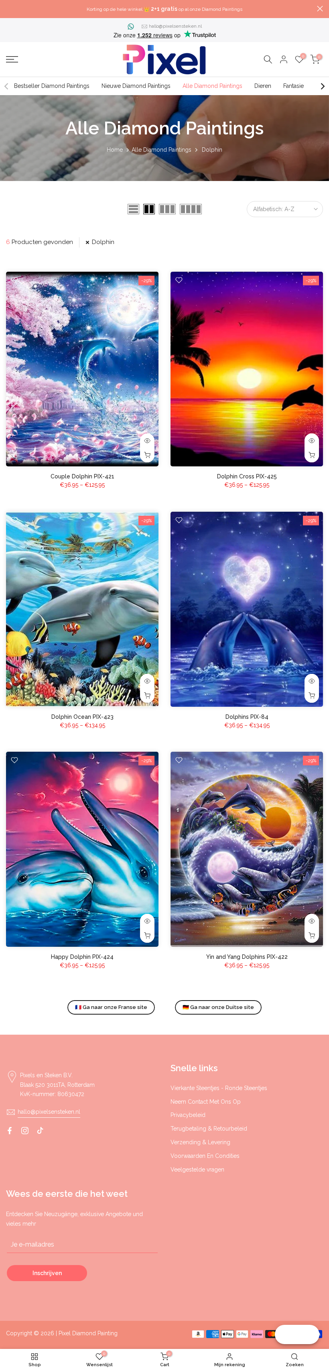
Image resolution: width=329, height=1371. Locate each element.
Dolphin (103, 242)
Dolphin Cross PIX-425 (247, 476)
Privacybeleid (188, 1115)
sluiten (9, 9)
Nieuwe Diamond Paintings (136, 86)
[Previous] (7, 86)
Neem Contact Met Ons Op (206, 1101)
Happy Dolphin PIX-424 (82, 957)
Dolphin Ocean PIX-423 (82, 717)
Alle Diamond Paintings (212, 86)
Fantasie (293, 86)
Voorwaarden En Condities (205, 1156)
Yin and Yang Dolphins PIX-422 (247, 957)
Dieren (262, 86)
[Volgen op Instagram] (24, 1130)
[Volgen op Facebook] (9, 1130)
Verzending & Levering (200, 1142)
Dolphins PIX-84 (246, 717)
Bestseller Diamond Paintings (51, 86)
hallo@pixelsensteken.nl (175, 26)
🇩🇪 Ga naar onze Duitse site (218, 1007)
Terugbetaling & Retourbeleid (209, 1128)
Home (115, 149)
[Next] (322, 86)
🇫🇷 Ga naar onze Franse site (111, 1007)
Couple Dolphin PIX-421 (82, 476)
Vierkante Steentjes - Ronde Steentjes (219, 1088)
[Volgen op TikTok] (40, 1130)
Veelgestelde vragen (197, 1169)
